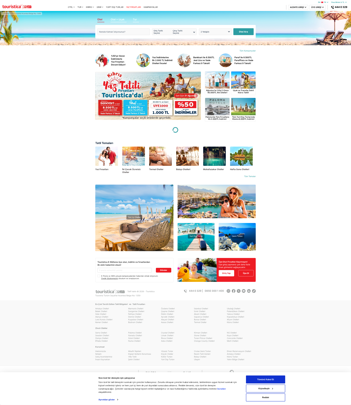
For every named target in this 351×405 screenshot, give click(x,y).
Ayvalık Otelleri (167, 317)
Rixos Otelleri (167, 338)
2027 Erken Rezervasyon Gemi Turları (237, 249)
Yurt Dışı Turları (196, 236)
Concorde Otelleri (235, 338)
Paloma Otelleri (135, 332)
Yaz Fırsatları (134, 226)
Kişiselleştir (264, 388)
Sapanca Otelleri (201, 317)
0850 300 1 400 (214, 290)
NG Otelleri (232, 332)
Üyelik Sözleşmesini (109, 278)
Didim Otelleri (167, 314)
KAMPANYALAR (151, 7)
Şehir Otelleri (134, 359)
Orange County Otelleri (204, 341)
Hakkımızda (100, 351)
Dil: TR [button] (322, 2)
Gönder (163, 270)
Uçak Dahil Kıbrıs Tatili (217, 209)
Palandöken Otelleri (235, 311)
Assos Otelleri (167, 322)
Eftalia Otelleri (101, 341)
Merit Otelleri (232, 341)
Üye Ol (246, 273)
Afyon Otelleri (233, 319)
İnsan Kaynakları (102, 359)
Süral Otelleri (134, 338)
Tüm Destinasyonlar (134, 240)
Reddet (265, 397)
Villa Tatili (132, 356)
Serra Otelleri (101, 332)
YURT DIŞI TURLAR (114, 7)
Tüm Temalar (250, 176)
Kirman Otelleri (200, 332)
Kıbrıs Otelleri (217, 201)
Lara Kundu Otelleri (103, 319)
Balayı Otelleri (200, 356)
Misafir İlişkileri (134, 351)
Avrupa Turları (196, 249)
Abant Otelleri (200, 314)
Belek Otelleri (101, 311)
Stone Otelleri (200, 335)
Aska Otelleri (166, 341)
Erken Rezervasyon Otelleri (239, 351)
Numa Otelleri (134, 341)
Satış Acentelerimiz (103, 356)
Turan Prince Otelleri (203, 338)
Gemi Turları (237, 236)
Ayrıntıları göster (106, 399)
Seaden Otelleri (102, 335)
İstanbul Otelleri (201, 308)
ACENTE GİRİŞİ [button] (297, 7)
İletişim (98, 354)
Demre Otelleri (134, 317)
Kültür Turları (166, 356)
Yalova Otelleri (233, 314)
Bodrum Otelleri (135, 322)
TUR (79, 7)
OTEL (70, 7)
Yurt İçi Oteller (134, 217)
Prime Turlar (196, 240)
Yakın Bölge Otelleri (134, 236)
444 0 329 (340, 7)
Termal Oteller (134, 232)
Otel (99, 19)
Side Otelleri (100, 314)
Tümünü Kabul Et (265, 379)
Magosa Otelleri (217, 217)
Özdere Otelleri (168, 308)
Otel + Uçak (117, 19)
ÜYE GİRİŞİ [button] (316, 7)
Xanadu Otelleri (135, 335)
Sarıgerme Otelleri (136, 311)
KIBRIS (89, 7)
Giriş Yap (226, 273)
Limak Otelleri (167, 335)
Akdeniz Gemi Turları (237, 240)
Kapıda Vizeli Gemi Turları (237, 244)
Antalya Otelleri (102, 308)
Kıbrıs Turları (232, 356)
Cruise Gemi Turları (202, 351)
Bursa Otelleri (200, 319)
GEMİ (99, 7)
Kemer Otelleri (101, 322)
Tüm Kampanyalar (248, 51)
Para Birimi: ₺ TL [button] (338, 2)
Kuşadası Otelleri (135, 319)
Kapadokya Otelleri (235, 317)
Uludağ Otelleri (233, 308)
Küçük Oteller (167, 354)
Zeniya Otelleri (101, 338)
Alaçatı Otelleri (167, 319)
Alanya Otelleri (101, 317)
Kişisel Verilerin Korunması (139, 354)
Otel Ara (243, 31)
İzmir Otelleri (199, 311)
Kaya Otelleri (232, 335)
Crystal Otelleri (167, 332)
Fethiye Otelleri (134, 314)
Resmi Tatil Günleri (202, 354)
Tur (135, 19)
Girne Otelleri (216, 213)
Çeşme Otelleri (167, 311)
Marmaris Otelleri (135, 308)
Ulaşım (197, 359)
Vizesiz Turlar (196, 244)
